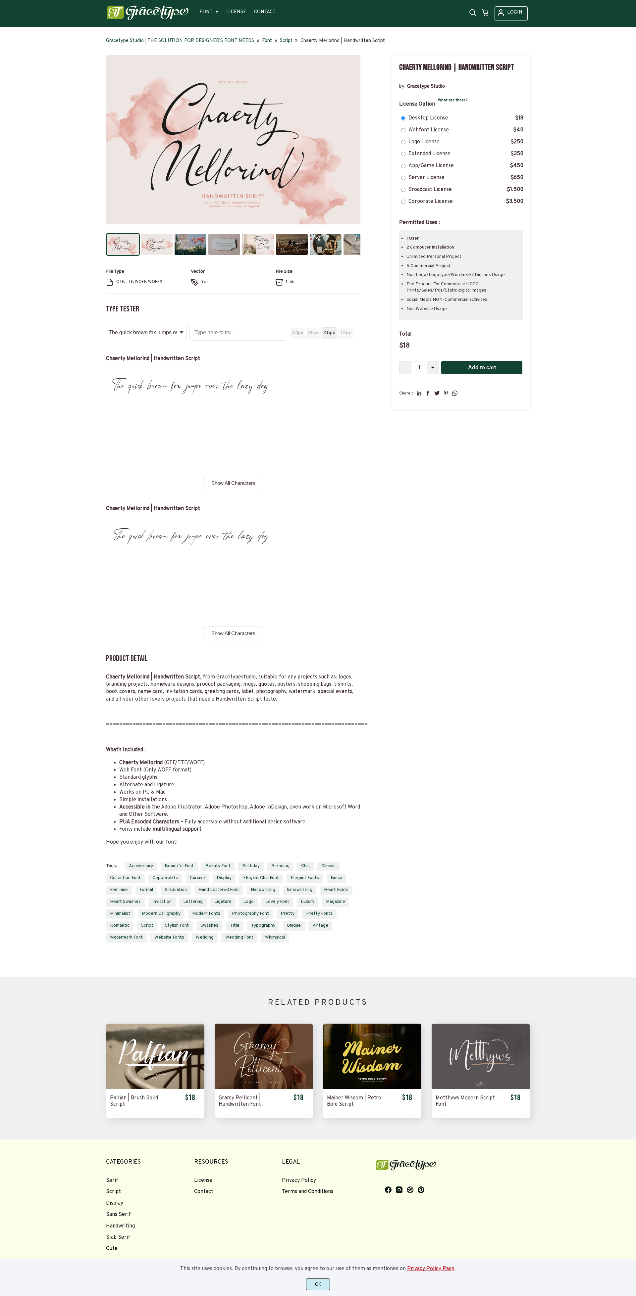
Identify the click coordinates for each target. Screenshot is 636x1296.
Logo (248, 901)
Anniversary (141, 866)
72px (345, 333)
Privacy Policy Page (430, 1269)
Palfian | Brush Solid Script (134, 1101)
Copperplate (165, 878)
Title (234, 925)
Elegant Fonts (305, 878)
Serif (112, 1180)
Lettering (193, 901)
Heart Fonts (336, 890)
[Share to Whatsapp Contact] (455, 393)
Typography (263, 925)
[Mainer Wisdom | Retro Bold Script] (372, 1056)
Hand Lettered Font (218, 890)
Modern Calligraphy (161, 913)
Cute (112, 1248)
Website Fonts (169, 937)
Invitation (162, 901)
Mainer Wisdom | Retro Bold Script (354, 1101)
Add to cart (482, 367)
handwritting (299, 890)
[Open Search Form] (472, 13)
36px (313, 333)
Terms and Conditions (307, 1191)
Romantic (120, 925)
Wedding (205, 937)
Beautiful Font (179, 866)
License (203, 1180)
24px (297, 333)
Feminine (119, 890)
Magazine (335, 901)
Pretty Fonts (319, 913)
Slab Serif (118, 1237)
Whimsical (275, 937)
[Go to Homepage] (147, 20)
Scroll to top (630, 1129)
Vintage (320, 925)
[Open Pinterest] (421, 1192)
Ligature (223, 901)
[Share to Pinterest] (446, 393)
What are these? (452, 100)
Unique (294, 925)
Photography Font (250, 913)
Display (224, 878)
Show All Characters (233, 483)
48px (329, 333)
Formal (146, 890)
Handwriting (263, 890)
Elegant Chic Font (261, 878)
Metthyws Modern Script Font (465, 1101)
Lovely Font (277, 901)
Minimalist (120, 913)
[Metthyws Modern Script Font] (481, 1056)
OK (318, 1284)
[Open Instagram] (399, 1192)
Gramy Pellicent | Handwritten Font (240, 1101)
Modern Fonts (206, 913)
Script (147, 925)
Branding (280, 866)
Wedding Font (239, 937)
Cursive (197, 878)
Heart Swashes (125, 901)
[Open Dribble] (410, 1192)
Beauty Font (218, 866)
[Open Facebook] (388, 1192)
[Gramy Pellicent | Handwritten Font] (264, 1056)
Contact (203, 1191)
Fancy (336, 878)
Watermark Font (126, 937)
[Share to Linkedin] (419, 393)
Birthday (251, 866)
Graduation (176, 890)
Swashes (209, 925)
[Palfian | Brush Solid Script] (155, 1056)
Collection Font (125, 878)
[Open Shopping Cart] (485, 13)
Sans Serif (118, 1214)
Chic (305, 866)
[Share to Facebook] (428, 393)
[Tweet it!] (437, 393)
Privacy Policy (299, 1180)
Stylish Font (177, 925)
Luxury (307, 901)
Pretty (287, 913)
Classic (328, 866)
